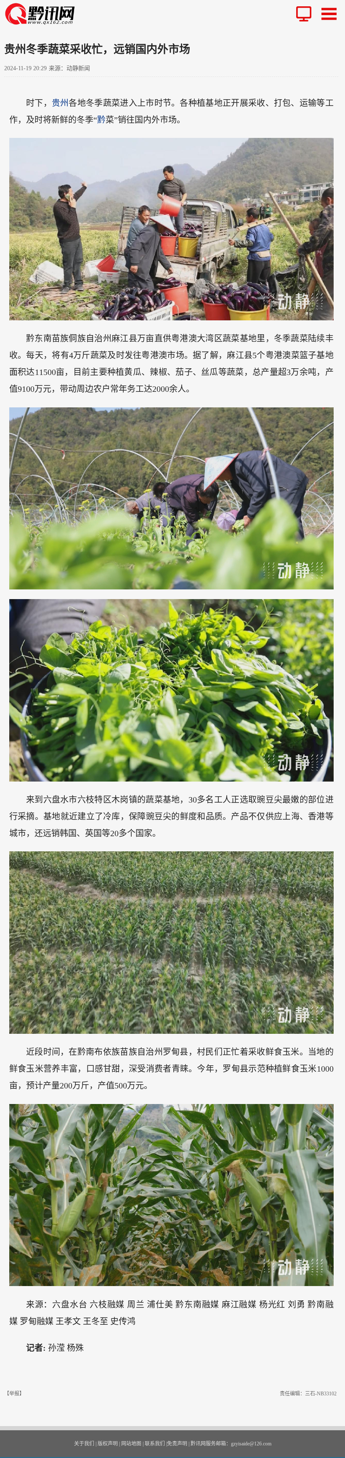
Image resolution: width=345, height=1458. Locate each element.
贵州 (60, 103)
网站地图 (131, 1444)
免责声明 (177, 1444)
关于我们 (84, 1444)
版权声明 (108, 1444)
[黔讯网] (43, 13)
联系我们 (155, 1444)
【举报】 (14, 1394)
